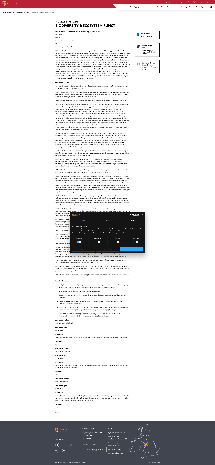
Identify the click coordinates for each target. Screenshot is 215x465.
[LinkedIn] (64, 450)
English (195, 1)
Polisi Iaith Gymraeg (114, 449)
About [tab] (133, 220)
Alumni (160, 2)
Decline (83, 249)
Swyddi (187, 2)
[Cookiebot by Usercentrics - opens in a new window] (131, 215)
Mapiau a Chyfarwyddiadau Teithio (94, 450)
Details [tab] (107, 220)
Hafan (4, 12)
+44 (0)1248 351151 (88, 436)
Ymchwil (145, 7)
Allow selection (107, 249)
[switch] (98, 242)
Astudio (125, 7)
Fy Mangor (180, 2)
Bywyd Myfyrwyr (134, 7)
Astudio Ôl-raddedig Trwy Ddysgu (20, 12)
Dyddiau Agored (200, 7)
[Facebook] (64, 445)
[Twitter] (57, 445)
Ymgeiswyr (167, 2)
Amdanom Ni (154, 7)
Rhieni (174, 2)
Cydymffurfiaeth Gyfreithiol (117, 433)
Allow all (131, 249)
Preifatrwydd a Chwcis (115, 453)
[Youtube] (57, 450)
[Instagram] (71, 445)
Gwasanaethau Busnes (167, 7)
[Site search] (211, 7)
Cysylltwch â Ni (87, 439)
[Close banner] (142, 214)
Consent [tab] (82, 220)
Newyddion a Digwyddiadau (185, 7)
